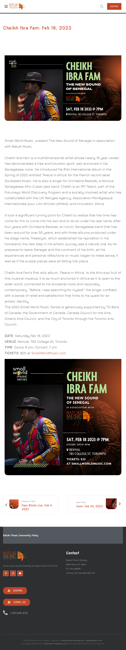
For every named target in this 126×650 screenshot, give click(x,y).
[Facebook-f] (6, 573)
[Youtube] (20, 573)
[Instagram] (13, 573)
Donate (114, 6)
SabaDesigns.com (94, 640)
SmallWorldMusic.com (48, 353)
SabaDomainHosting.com (73, 640)
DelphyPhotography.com (55, 643)
